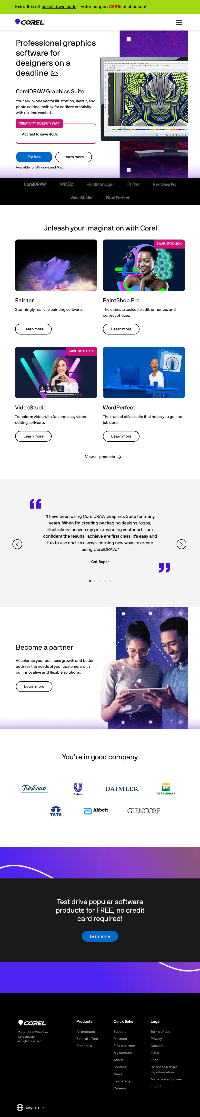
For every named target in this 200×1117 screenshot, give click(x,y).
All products (86, 1031)
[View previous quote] (18, 544)
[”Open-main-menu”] (179, 22)
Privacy (156, 1039)
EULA (155, 1053)
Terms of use (160, 1031)
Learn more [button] (33, 329)
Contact (120, 1067)
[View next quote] (182, 544)
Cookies (157, 1046)
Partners (120, 1039)
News (118, 1074)
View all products (100, 457)
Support (120, 1031)
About (118, 1060)
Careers (120, 1088)
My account (123, 1053)
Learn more (74, 157)
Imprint (156, 1086)
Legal (155, 1060)
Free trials (84, 1046)
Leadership (122, 1081)
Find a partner (124, 1046)
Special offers (87, 1039)
